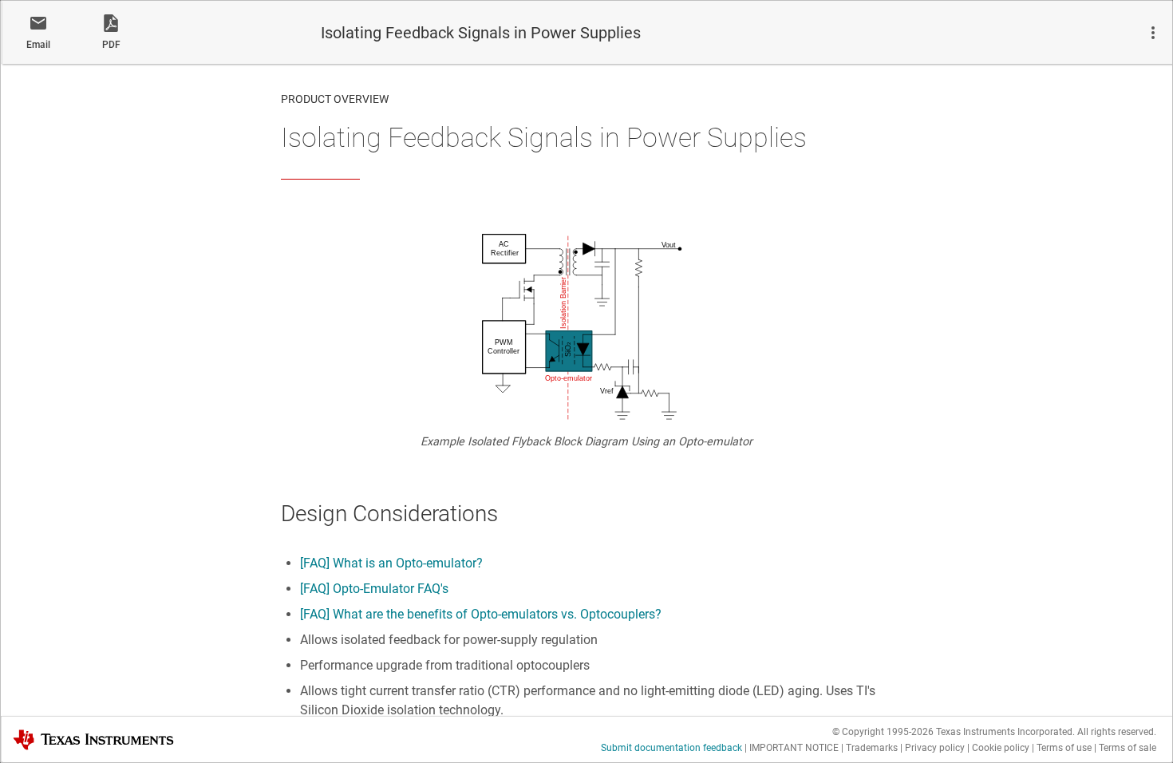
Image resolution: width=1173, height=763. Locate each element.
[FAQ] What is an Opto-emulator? (391, 563)
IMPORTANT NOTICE (794, 747)
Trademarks (872, 747)
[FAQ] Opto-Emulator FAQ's (374, 588)
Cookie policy (1000, 747)
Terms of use (1064, 747)
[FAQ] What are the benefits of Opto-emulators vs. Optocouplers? (481, 614)
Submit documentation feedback (671, 747)
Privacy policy (935, 747)
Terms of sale (1127, 747)
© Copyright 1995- (883, 731)
